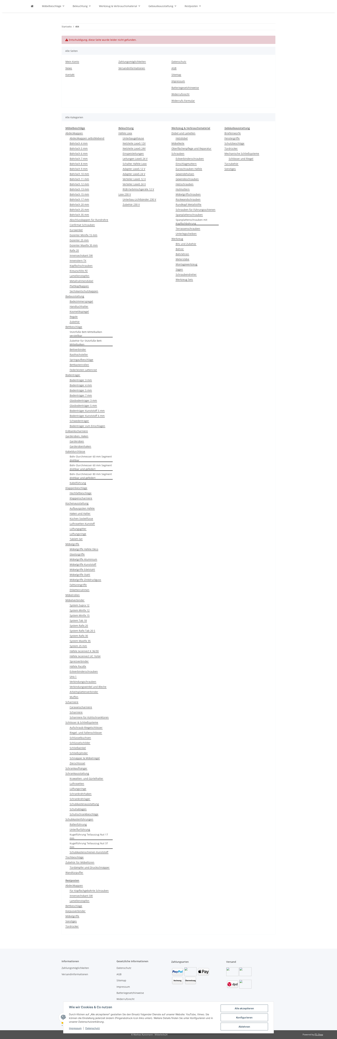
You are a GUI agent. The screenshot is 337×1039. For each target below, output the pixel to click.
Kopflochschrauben (81, 265)
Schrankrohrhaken (80, 793)
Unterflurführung (80, 829)
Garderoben (77, 441)
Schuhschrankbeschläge (84, 814)
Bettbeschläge (73, 326)
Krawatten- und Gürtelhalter (86, 778)
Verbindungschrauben (83, 681)
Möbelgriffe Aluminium (83, 559)
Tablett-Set (76, 539)
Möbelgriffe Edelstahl (82, 569)
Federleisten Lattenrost (83, 370)
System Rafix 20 (79, 625)
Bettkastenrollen (79, 364)
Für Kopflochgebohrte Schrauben (89, 890)
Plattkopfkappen (79, 286)
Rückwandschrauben (188, 199)
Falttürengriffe (78, 584)
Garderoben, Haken (76, 436)
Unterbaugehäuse (133, 138)
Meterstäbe (182, 259)
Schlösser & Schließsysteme (81, 722)
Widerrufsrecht (180, 94)
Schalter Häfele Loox (135, 163)
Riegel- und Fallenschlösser (86, 732)
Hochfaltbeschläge (80, 493)
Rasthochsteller (79, 354)
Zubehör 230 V (131, 204)
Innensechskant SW (81, 255)
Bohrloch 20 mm (79, 204)
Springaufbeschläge (81, 359)
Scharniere (71, 702)
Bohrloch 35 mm (79, 214)
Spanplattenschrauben (189, 214)
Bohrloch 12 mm (79, 184)
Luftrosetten (77, 783)
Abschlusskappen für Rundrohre (89, 219)
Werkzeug (177, 238)
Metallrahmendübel (81, 281)
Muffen (74, 697)
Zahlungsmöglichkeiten (132, 61)
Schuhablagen (78, 809)
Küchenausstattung (76, 503)
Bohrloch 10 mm (79, 174)
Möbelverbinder (74, 600)
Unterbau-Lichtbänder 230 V (139, 199)
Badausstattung (74, 296)
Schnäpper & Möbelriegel (85, 758)
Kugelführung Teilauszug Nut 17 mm (89, 836)
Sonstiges (230, 168)
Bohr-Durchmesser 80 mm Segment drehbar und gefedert (91, 475)
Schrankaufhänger (76, 768)
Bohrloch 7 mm (79, 158)
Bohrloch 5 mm (79, 148)
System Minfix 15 (80, 615)
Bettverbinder (78, 349)
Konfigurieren (244, 1017)
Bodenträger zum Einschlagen (87, 426)
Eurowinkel (76, 230)
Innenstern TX (78, 260)
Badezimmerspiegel (81, 301)
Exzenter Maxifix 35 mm (84, 245)
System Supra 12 (79, 605)
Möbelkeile (177, 143)
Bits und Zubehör (186, 244)
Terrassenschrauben (188, 228)
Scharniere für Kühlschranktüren (89, 717)
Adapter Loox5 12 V (134, 168)
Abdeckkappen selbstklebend (87, 138)
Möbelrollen (72, 595)
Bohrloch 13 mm (79, 189)
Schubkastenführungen (79, 819)
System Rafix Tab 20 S (82, 630)
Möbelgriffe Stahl (80, 574)
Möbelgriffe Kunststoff (83, 564)
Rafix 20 (74, 250)
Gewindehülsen (185, 174)
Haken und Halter (80, 513)
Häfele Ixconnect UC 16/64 (85, 656)
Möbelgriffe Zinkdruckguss (85, 579)
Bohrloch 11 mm (79, 179)
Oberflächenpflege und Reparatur (191, 148)
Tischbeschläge (74, 857)
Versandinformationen (131, 68)
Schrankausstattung (77, 773)
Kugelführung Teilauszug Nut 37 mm (89, 845)
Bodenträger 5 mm (81, 390)
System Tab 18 (78, 620)
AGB (173, 68)
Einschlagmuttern (186, 163)
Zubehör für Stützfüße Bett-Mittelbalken (86, 342)
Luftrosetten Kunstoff (82, 523)
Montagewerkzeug (186, 264)
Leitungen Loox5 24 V (135, 158)
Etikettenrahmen (79, 590)
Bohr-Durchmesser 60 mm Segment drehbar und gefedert (91, 467)
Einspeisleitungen (133, 153)
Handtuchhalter (79, 306)
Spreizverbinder (79, 661)
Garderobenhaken (80, 446)
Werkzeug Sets (184, 279)
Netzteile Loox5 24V (134, 148)
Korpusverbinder (75, 911)
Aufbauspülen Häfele (82, 508)
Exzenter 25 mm (79, 240)
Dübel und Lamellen (183, 133)
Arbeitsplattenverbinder (84, 691)
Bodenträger (72, 375)
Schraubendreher (186, 274)
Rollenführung (78, 824)
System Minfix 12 (80, 610)
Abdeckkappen (74, 133)
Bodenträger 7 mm (81, 395)
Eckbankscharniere (76, 431)
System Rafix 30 (79, 635)
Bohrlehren (182, 254)
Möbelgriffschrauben (188, 194)
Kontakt (69, 74)
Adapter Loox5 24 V (134, 174)
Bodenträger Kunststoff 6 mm (87, 415)
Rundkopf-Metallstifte (188, 204)
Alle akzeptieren (244, 1008)
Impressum (75, 1028)
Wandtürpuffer (74, 872)
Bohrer (180, 249)
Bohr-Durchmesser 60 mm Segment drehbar (91, 458)
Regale (74, 316)
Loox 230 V (124, 194)
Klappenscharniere (81, 498)
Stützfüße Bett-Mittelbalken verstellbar (86, 333)
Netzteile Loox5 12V (134, 143)
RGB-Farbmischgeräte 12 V (138, 189)
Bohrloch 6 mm (79, 153)
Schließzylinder (79, 753)
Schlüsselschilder (80, 742)
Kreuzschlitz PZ (79, 270)
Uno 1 (73, 676)
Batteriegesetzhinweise (185, 87)
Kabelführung (78, 483)
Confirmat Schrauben (82, 225)
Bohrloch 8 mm (79, 163)
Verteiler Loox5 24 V (134, 184)
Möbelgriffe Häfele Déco (84, 549)
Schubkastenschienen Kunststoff (89, 852)
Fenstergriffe (232, 138)
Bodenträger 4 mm (81, 385)
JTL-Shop (319, 1034)
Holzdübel (182, 138)
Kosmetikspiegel (79, 311)
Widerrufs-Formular (183, 100)
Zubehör (75, 321)
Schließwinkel (78, 748)
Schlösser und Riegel (241, 158)
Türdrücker (231, 148)
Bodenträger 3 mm (81, 380)
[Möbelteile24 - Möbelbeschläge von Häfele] (32, 6)
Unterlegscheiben (186, 233)
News (68, 68)
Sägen (179, 269)
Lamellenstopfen (79, 276)
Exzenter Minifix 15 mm (83, 235)
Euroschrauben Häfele (189, 168)
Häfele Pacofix (78, 666)
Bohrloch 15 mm (79, 194)
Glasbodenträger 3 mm (83, 400)
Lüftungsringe (78, 533)
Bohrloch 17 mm (79, 199)
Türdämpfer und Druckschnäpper (90, 867)
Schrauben (177, 153)
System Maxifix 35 (80, 641)
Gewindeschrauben (187, 179)
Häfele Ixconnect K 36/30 (84, 651)
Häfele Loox (125, 133)
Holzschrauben (184, 184)
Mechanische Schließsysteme (241, 153)
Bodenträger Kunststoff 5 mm (87, 410)
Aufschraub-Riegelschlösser (86, 727)
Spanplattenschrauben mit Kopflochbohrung (191, 221)
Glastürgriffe (77, 554)
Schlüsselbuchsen (80, 737)
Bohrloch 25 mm (79, 209)
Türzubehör (231, 163)
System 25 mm (78, 646)
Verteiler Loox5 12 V (134, 179)
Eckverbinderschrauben (84, 671)
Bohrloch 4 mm (79, 143)
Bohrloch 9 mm (79, 168)
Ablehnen (244, 1026)
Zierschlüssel (77, 763)
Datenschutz (92, 1028)
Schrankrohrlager (80, 799)
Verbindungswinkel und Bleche (88, 686)
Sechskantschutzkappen (84, 291)
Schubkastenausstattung (84, 804)
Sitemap (176, 74)
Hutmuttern (183, 189)
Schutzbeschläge (234, 143)
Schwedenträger (79, 420)
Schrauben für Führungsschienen (195, 209)
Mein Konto (72, 61)
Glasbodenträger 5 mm (83, 405)
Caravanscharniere (81, 707)
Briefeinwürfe (232, 133)
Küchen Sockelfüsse (81, 518)
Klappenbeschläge (76, 488)
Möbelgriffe (72, 544)
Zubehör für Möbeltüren (79, 862)
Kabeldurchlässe (75, 451)
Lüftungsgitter (78, 528)
